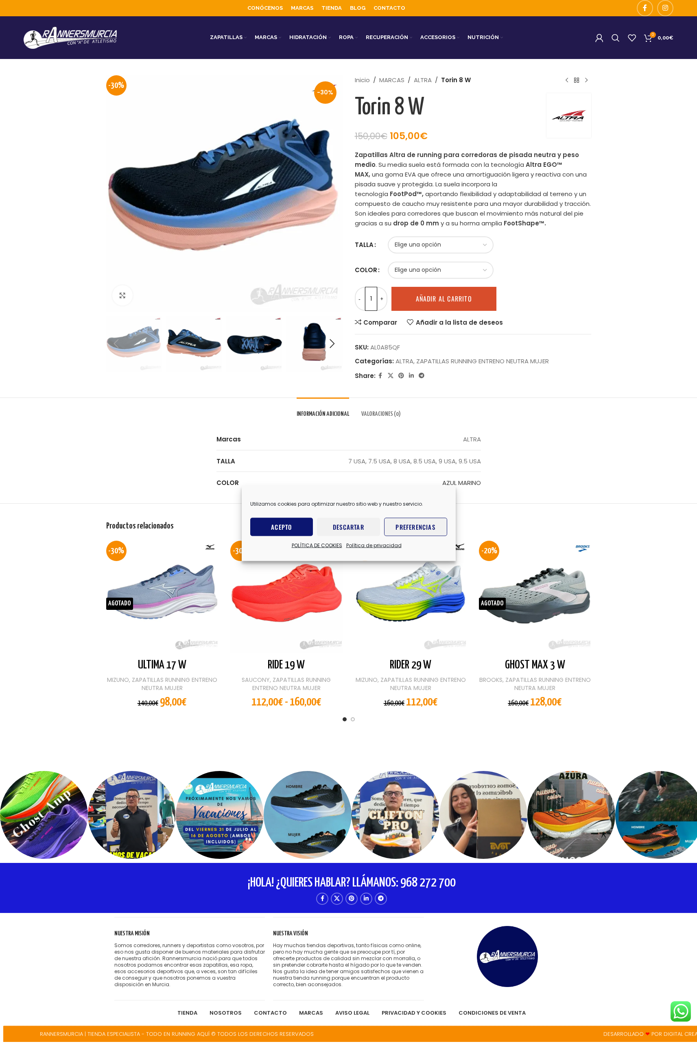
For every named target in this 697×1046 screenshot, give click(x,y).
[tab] (323, 409)
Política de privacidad (374, 545)
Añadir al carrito (444, 299)
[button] (116, 344)
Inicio (362, 80)
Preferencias (415, 526)
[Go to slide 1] (345, 721)
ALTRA (423, 80)
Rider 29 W (410, 665)
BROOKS (491, 680)
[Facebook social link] (645, 8)
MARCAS (391, 80)
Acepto (281, 526)
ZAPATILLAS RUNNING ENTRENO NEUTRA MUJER (482, 361)
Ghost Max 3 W (535, 665)
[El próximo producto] (586, 80)
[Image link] (507, 956)
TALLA (364, 244)
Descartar (348, 526)
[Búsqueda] (615, 38)
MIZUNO (118, 680)
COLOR (366, 270)
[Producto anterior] (567, 80)
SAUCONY (256, 680)
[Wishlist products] (632, 38)
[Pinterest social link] (401, 375)
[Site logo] (70, 37)
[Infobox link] (189, 959)
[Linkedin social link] (411, 375)
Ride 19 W (286, 665)
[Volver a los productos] (576, 80)
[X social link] (390, 375)
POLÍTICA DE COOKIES (317, 545)
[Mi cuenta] (599, 38)
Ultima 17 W (162, 665)
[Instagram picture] (44, 815)
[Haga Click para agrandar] (122, 295)
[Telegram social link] (421, 375)
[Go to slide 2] (353, 721)
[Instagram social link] (665, 8)
